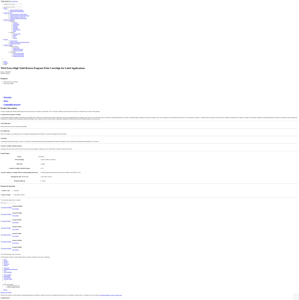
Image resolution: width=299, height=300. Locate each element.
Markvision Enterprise (18, 56)
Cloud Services (17, 34)
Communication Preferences (11, 269)
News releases (7, 277)
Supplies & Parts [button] (8, 13)
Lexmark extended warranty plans (18, 18)
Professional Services (15, 43)
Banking (15, 22)
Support (6, 265)
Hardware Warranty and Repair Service (19, 42)
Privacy (5, 290)
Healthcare (15, 25)
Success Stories (7, 274)
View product (15, 208)
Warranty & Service (18, 50)
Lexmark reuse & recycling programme (19, 15)
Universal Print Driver (18, 54)
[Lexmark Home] (14, 1)
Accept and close (5, 298)
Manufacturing (16, 29)
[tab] (151, 97)
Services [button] (6, 39)
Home (5, 61)
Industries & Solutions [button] (9, 20)
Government (16, 24)
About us (6, 261)
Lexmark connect (8, 279)
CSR (5, 270)
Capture (15, 38)
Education (15, 28)
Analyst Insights (8, 272)
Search (5, 4)
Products (6, 63)
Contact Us (6, 268)
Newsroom (6, 264)
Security (15, 35)
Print (14, 36)
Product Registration (18, 49)
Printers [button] (5, 8)
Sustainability (7, 276)
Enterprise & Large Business (17, 11)
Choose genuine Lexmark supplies (18, 14)
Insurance (15, 27)
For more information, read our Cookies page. (110, 295)
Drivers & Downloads (18, 53)
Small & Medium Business (16, 10)
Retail (14, 31)
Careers (5, 262)
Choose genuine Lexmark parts (17, 17)
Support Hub (16, 47)
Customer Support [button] (8, 45)
